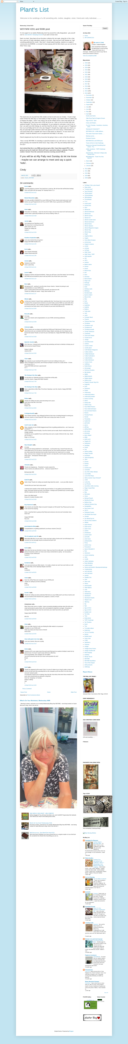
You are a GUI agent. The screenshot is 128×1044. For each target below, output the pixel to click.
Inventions (87, 455)
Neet (25, 284)
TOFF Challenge (89, 620)
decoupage (87, 368)
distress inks (87, 380)
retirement (87, 553)
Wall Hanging (88, 652)
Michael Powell (88, 498)
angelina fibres (88, 236)
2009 (86, 175)
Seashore (95, 924)
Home (48, 692)
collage (86, 339)
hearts (86, 447)
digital (86, 374)
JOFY (86, 459)
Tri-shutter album (89, 628)
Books (86, 303)
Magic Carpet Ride (89, 488)
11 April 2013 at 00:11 (30, 542)
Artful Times (87, 252)
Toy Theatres (88, 622)
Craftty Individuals (89, 354)
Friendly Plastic (88, 415)
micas (86, 496)
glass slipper (87, 435)
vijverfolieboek (97, 956)
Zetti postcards (88, 665)
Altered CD (87, 217)
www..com (90, 1000)
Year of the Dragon (89, 662)
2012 (86, 168)
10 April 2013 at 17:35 (30, 393)
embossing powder (89, 396)
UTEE (86, 640)
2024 (86, 67)
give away (87, 431)
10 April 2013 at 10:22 (30, 192)
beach (86, 268)
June (87, 109)
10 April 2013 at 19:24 (30, 419)
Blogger (71, 1031)
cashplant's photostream (93, 1005)
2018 (86, 81)
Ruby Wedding (88, 563)
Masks (86, 490)
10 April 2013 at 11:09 (30, 255)
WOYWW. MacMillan (90, 660)
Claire (26, 358)
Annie (26, 577)
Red (85, 551)
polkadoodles (88, 541)
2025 (86, 65)
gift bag (86, 427)
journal (86, 461)
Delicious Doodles (89, 370)
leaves (86, 465)
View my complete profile (90, 55)
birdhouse (87, 285)
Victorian (86, 644)
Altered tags (87, 232)
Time (85, 616)
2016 (86, 86)
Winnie (26, 299)
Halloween (87, 443)
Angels (86, 238)
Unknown (27, 327)
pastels (86, 530)
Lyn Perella (87, 484)
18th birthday (88, 197)
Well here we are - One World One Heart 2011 (42, 832)
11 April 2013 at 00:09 (30, 531)
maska (26, 261)
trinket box (87, 630)
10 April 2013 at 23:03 (30, 474)
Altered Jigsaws (88, 226)
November (89, 97)
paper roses (87, 528)
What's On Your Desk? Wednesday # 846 (41, 823)
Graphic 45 (87, 441)
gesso (86, 425)
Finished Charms (90, 138)
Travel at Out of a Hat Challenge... (95, 143)
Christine (27, 465)
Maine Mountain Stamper (92, 981)
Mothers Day (87, 502)
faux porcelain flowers (90, 411)
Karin (26, 249)
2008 (86, 178)
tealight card (87, 612)
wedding (86, 654)
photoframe (87, 532)
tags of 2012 (87, 608)
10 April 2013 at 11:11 (30, 267)
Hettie (26, 649)
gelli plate (87, 423)
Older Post (73, 692)
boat (85, 301)
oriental (86, 516)
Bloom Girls (87, 297)
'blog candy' (87, 187)
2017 (86, 84)
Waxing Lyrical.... (90, 136)
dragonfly (87, 384)
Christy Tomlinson (89, 331)
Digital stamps (88, 378)
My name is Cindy (99, 42)
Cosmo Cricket (88, 345)
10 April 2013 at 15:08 (30, 322)
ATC (85, 258)
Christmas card (88, 325)
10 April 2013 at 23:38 (30, 521)
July (87, 107)
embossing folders (89, 394)
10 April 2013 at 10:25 (30, 204)
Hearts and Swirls (91, 116)
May (87, 111)
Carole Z (26, 592)
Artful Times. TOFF (89, 254)
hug (85, 449)
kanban (86, 463)
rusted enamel (88, 565)
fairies (86, 400)
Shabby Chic (88, 577)
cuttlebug (87, 364)
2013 (86, 93)
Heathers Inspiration (30, 237)
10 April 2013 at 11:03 (30, 244)
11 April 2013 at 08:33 (30, 572)
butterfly (86, 307)
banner (86, 266)
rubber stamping (88, 561)
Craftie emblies (88, 352)
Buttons (86, 309)
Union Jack (87, 638)
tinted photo (87, 618)
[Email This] (32, 175)
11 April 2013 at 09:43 (30, 619)
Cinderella (87, 333)
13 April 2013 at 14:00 (30, 685)
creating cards (89, 923)
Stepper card (88, 599)
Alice (85, 207)
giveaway (87, 433)
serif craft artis (88, 571)
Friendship (87, 419)
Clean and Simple (89, 335)
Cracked (95, 893)
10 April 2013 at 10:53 (30, 232)
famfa (26, 548)
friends (86, 417)
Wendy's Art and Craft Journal (93, 939)
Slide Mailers (88, 587)
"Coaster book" (88, 189)
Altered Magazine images (91, 228)
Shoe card (87, 581)
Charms (26, 177)
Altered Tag (87, 230)
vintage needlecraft (89, 650)
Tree (85, 626)
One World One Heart (90, 514)
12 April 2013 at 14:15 (30, 643)
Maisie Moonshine (29, 198)
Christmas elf (88, 327)
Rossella (27, 314)
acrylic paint (87, 203)
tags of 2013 (87, 610)
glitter (86, 437)
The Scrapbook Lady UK (31, 536)
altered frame (88, 224)
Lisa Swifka (87, 474)
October (88, 100)
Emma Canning (88, 398)
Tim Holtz (87, 614)
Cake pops (87, 311)
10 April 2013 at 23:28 (30, 499)
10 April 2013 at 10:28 (30, 215)
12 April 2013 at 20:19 (30, 662)
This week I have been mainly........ (95, 133)
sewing (86, 575)
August (88, 104)
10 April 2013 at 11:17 (30, 293)
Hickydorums (89, 970)
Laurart (26, 272)
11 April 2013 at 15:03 (30, 633)
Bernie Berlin (88, 278)
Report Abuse (87, 672)
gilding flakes (88, 429)
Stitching (86, 602)
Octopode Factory (89, 512)
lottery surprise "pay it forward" (92, 478)
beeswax (86, 276)
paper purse (87, 526)
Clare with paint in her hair (31, 639)
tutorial (86, 634)
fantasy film (87, 402)
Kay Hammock (28, 504)
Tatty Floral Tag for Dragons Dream (95, 118)
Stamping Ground (90, 906)
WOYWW (31, 177)
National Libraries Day (90, 504)
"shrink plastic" (88, 193)
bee (85, 272)
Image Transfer (88, 453)
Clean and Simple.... (91, 123)
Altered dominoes (89, 222)
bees (85, 274)
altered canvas (88, 215)
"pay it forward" (88, 191)
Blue (85, 299)
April (87, 114)
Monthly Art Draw (89, 500)
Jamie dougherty (89, 457)
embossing (87, 392)
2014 (86, 91)
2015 (86, 88)
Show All (106, 992)
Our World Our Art (89, 518)
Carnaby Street (88, 317)
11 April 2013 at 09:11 (30, 599)
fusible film (87, 421)
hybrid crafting (88, 451)
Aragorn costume (89, 244)
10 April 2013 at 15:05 (30, 308)
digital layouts (88, 376)
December (89, 95)
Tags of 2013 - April (91, 120)
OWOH (86, 522)
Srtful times (87, 591)
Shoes (86, 583)
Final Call (87, 971)
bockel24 (87, 892)
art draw (86, 248)
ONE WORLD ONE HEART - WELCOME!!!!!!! (42, 813)
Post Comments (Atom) (33, 695)
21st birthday (88, 199)
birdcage (86, 282)
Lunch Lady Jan (29, 425)
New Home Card (89, 508)
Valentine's (87, 642)
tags (85, 606)
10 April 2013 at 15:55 (30, 353)
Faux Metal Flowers (89, 406)
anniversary (87, 242)
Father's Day (87, 404)
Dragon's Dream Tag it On (91, 382)
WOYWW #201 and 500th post (94, 140)
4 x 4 (85, 201)
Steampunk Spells (89, 597)
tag (85, 604)
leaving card (87, 467)
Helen (26, 209)
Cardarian (27, 563)
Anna (26, 624)
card (85, 313)
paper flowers (88, 524)
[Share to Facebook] (38, 175)
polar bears (87, 539)
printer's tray (87, 545)
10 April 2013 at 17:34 (30, 381)
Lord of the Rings (89, 476)
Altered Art (87, 209)
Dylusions (87, 388)
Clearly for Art (88, 337)
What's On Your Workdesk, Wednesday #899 (35, 700)
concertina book (88, 341)
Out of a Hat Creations (90, 520)
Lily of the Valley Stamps (91, 472)
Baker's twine (88, 264)
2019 (86, 79)
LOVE (86, 480)
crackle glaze (88, 348)
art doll (86, 246)
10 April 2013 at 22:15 (30, 459)
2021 (86, 74)
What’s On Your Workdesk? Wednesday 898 (99, 910)
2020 (86, 77)
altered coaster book (90, 219)
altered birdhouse (89, 211)
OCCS (86, 510)
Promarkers (87, 547)
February (88, 163)
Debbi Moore (88, 366)
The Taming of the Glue (30, 375)
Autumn (86, 262)
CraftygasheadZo (29, 413)
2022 (86, 72)
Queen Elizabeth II (89, 549)
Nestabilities (87, 506)
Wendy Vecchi (88, 656)
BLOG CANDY (88, 295)
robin (85, 557)
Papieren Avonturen (90, 955)
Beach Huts (87, 270)
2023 (86, 70)
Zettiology (87, 667)
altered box (87, 213)
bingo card (87, 280)
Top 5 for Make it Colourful (99, 878)
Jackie (26, 221)
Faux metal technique (90, 409)
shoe (85, 579)
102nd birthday (88, 195)
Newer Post (23, 692)
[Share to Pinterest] (40, 175)
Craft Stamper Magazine (91, 350)
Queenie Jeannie (29, 342)
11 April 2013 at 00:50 (30, 557)
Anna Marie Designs (90, 240)
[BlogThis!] (34, 175)
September (89, 102)
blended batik (88, 293)
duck (85, 386)
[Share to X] (36, 175)
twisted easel (88, 636)
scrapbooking (88, 569)
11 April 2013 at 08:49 (30, 587)
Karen (26, 186)
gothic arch (87, 439)
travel (86, 624)
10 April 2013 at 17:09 (30, 370)
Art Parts (86, 250)
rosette (86, 559)
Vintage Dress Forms (90, 648)
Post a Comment (27, 688)
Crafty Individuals (89, 360)
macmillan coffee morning (91, 486)
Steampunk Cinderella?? (93, 129)
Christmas (87, 323)
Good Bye (87, 983)
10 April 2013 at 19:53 (30, 439)
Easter (86, 390)
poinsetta (87, 536)
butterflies (87, 305)
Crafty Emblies (88, 358)
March (88, 161)
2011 (86, 171)
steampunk (87, 595)
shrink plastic (88, 585)
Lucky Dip (87, 482)
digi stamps (87, 372)
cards (86, 315)
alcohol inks (87, 205)
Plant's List (34, 9)
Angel (86, 234)
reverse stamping (89, 555)
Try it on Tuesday (89, 632)
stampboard (87, 593)
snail (85, 589)
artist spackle (88, 256)
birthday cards (88, 289)
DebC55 (26, 479)
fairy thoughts (28, 445)
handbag (86, 445)
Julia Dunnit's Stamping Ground (33, 34)
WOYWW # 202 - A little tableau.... (95, 131)
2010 (86, 173)
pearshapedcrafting (30, 526)
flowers (86, 413)
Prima (86, 543)
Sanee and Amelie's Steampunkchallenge (95, 567)
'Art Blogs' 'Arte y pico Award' (92, 185)
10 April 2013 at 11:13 (30, 278)
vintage (86, 646)
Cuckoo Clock (88, 362)
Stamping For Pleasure (91, 840)
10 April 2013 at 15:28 (30, 336)
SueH (26, 667)
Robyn (26, 398)
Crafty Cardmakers (89, 356)
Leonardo (87, 469)
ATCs (85, 260)
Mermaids (87, 494)
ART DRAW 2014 (89, 37)
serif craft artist (88, 573)
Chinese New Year (89, 321)
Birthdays (87, 291)
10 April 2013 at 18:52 (30, 408)
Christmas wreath (89, 329)
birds (85, 287)
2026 (86, 63)
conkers (86, 343)
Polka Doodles (89, 858)
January (88, 165)
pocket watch (88, 535)
